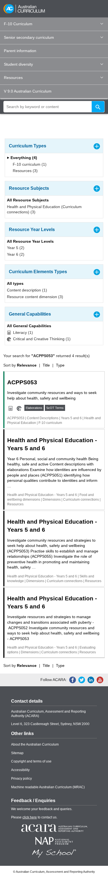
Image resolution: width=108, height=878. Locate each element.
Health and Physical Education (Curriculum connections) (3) (44, 209)
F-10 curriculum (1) (29, 164)
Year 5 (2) (15, 247)
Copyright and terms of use (31, 761)
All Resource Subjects (28, 200)
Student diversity (18, 64)
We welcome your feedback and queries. (41, 809)
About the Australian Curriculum (35, 744)
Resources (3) (25, 170)
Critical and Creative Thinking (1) (41, 339)
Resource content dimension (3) (35, 297)
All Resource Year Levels (30, 241)
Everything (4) (23, 157)
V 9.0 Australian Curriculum (28, 91)
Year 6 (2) (15, 254)
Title (46, 365)
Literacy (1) (22, 332)
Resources (13, 77)
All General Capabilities (29, 326)
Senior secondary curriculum (29, 37)
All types (15, 283)
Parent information (20, 50)
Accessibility (20, 770)
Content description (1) (27, 290)
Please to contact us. (34, 817)
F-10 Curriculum (18, 24)
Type (60, 365)
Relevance (27, 365)
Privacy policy (21, 778)
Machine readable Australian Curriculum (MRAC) (48, 787)
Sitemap (17, 753)
